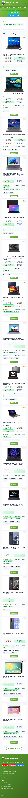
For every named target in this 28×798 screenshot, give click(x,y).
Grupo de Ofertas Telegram (9, 777)
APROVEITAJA (8, 270)
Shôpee (6, 688)
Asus (12, 358)
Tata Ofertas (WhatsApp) (8, 773)
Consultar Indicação (7, 786)
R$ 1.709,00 (17, 645)
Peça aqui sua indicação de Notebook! (14, 10)
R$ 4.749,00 (17, 65)
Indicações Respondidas (8, 788)
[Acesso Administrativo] (2, 796)
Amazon (14, 70)
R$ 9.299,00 (17, 475)
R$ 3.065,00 (17, 309)
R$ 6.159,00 (16, 393)
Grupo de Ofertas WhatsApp (9, 775)
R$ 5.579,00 (17, 434)
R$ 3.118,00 (17, 228)
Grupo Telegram (14, 15)
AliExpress (6, 185)
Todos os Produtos (7, 784)
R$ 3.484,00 (17, 268)
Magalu (11, 149)
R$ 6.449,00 (17, 355)
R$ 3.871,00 (17, 185)
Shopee (6, 228)
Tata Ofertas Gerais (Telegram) (10, 771)
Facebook (21, 765)
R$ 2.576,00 (17, 688)
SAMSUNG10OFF (8, 647)
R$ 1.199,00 (16, 604)
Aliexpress (12, 693)
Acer (5, 480)
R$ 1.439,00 (17, 559)
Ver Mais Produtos (15, 748)
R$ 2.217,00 (17, 731)
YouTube (6, 765)
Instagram (13, 765)
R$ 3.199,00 (17, 146)
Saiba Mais (14, 73)
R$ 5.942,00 (17, 350)
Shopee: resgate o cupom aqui (11, 230)
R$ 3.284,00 (17, 105)
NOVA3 (6, 187)
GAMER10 (7, 107)
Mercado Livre (7, 65)
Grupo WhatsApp (14, 12)
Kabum (6, 105)
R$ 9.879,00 (17, 516)
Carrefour (12, 566)
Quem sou (5, 782)
